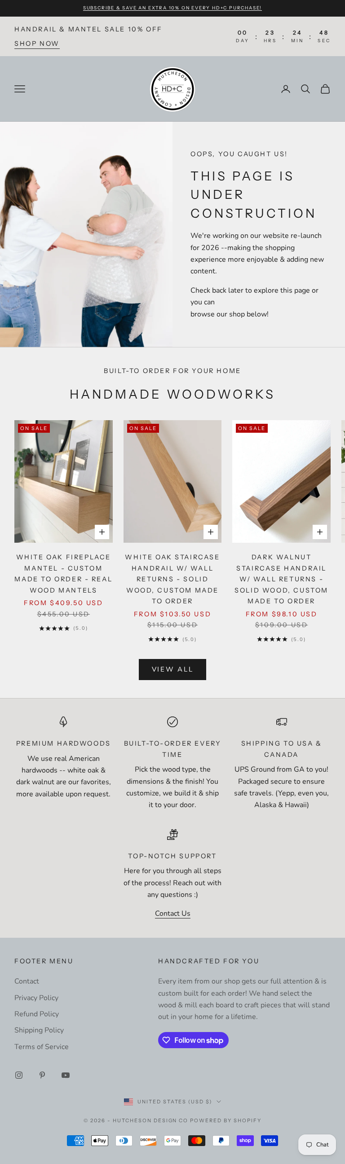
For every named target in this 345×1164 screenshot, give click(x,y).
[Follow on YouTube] (65, 1075)
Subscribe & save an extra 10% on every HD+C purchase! (172, 8)
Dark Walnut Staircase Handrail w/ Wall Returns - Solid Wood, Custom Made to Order (281, 579)
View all (173, 669)
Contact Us (172, 913)
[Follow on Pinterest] (42, 1075)
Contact (26, 981)
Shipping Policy (39, 1030)
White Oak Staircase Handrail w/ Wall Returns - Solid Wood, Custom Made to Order (172, 579)
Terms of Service (41, 1047)
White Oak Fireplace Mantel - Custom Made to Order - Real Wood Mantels (63, 573)
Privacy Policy (36, 998)
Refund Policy (36, 1014)
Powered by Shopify (225, 1120)
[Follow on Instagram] (18, 1075)
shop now (37, 44)
